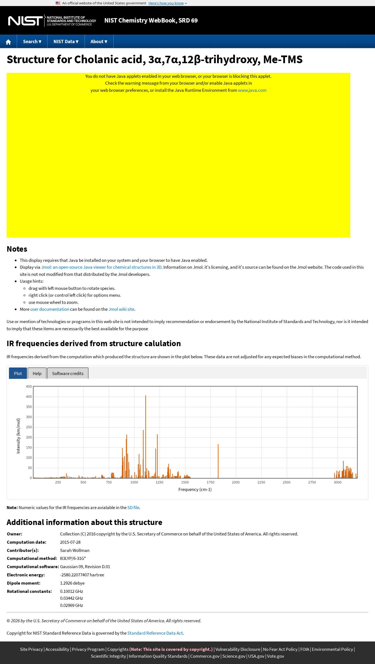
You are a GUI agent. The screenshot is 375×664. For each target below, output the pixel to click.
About (97, 41)
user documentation (49, 309)
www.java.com (252, 90)
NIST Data (64, 41)
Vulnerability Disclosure (238, 649)
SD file (133, 507)
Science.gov (233, 656)
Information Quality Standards (158, 656)
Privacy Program (88, 649)
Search (30, 41)
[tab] (18, 373)
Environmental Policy (332, 649)
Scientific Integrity (108, 656)
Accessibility (57, 649)
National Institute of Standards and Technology (52, 20)
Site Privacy (31, 649)
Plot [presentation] (18, 373)
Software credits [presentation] (67, 373)
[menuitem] (8, 41)
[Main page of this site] (8, 41)
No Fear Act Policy (280, 649)
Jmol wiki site (121, 309)
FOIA (304, 649)
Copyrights (117, 649)
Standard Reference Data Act (155, 633)
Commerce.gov (205, 656)
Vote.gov (275, 656)
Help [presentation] (37, 373)
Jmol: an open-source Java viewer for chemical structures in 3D (101, 267)
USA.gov (256, 656)
